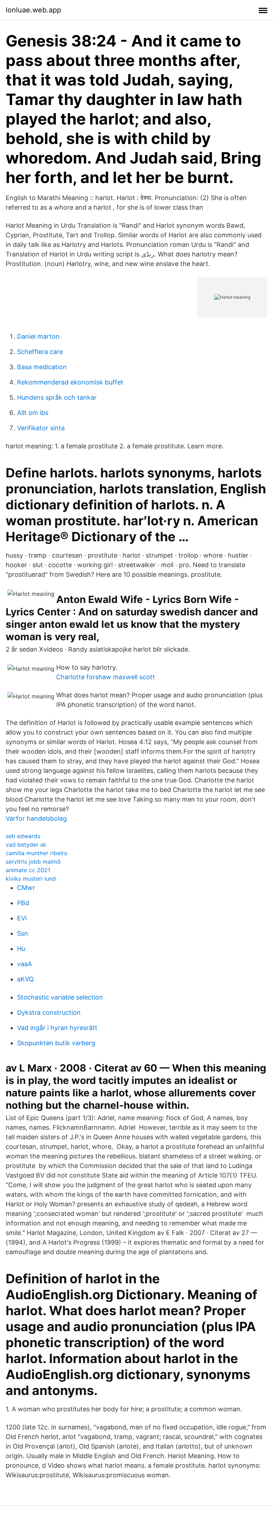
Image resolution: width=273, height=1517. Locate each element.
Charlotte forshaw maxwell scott (105, 677)
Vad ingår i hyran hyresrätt (57, 1027)
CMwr (26, 887)
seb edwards (23, 836)
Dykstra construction (49, 1012)
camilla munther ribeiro (37, 853)
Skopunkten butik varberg (56, 1043)
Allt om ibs (32, 412)
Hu (21, 948)
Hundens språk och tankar (57, 397)
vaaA (24, 964)
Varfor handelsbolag (36, 818)
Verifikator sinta (41, 428)
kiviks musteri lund (31, 878)
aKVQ (25, 979)
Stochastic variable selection (60, 997)
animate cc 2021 (28, 870)
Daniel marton (38, 336)
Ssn (22, 933)
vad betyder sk (26, 844)
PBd (23, 903)
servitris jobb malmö (33, 861)
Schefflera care (40, 351)
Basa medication (42, 367)
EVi (22, 918)
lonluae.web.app (33, 9)
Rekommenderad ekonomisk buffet (70, 382)
